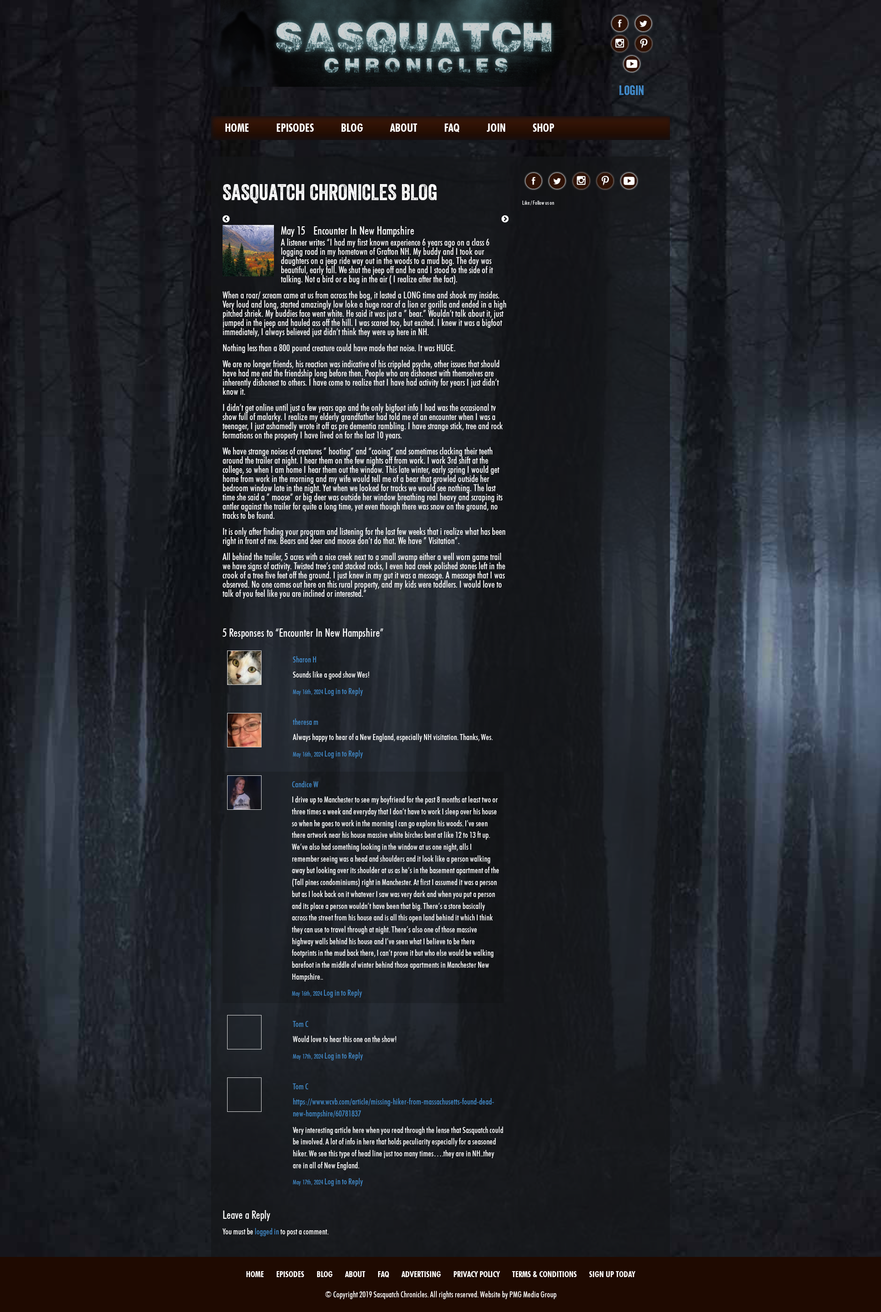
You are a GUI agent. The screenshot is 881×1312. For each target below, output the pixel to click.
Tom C (300, 1024)
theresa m (305, 722)
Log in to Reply (343, 691)
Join (496, 128)
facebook (620, 24)
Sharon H (305, 659)
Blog (352, 128)
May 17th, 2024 (308, 1056)
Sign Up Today (612, 1274)
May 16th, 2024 (308, 691)
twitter (643, 24)
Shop (543, 128)
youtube (631, 64)
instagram (620, 44)
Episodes (295, 128)
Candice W (305, 784)
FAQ (452, 128)
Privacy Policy (476, 1274)
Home (237, 128)
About (403, 128)
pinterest (643, 44)
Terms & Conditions (544, 1274)
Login (631, 90)
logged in (267, 1231)
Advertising (421, 1274)
